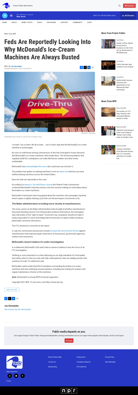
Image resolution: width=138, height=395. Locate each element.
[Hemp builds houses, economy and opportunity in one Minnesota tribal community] (108, 81)
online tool (63, 171)
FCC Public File (81, 367)
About (14, 22)
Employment (81, 357)
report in (38, 184)
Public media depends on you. (69, 331)
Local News (119, 40)
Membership (52, 367)
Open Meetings (110, 362)
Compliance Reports (83, 362)
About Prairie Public (55, 357)
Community (78, 22)
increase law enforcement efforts (64, 231)
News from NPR (10, 34)
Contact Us (52, 362)
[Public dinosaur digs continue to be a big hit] (108, 65)
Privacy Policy (109, 357)
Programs (51, 22)
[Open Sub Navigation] (8, 22)
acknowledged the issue (36, 166)
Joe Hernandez (16, 66)
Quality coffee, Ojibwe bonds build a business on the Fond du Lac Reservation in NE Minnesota (124, 48)
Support (64, 22)
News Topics (27, 22)
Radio (39, 22)
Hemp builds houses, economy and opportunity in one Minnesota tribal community (124, 85)
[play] (5, 15)
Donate (130, 6)
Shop (89, 22)
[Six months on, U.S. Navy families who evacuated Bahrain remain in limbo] (108, 112)
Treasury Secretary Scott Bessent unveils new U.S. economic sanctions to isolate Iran (124, 154)
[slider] (14, 15)
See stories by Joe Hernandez (17, 309)
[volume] (11, 15)
